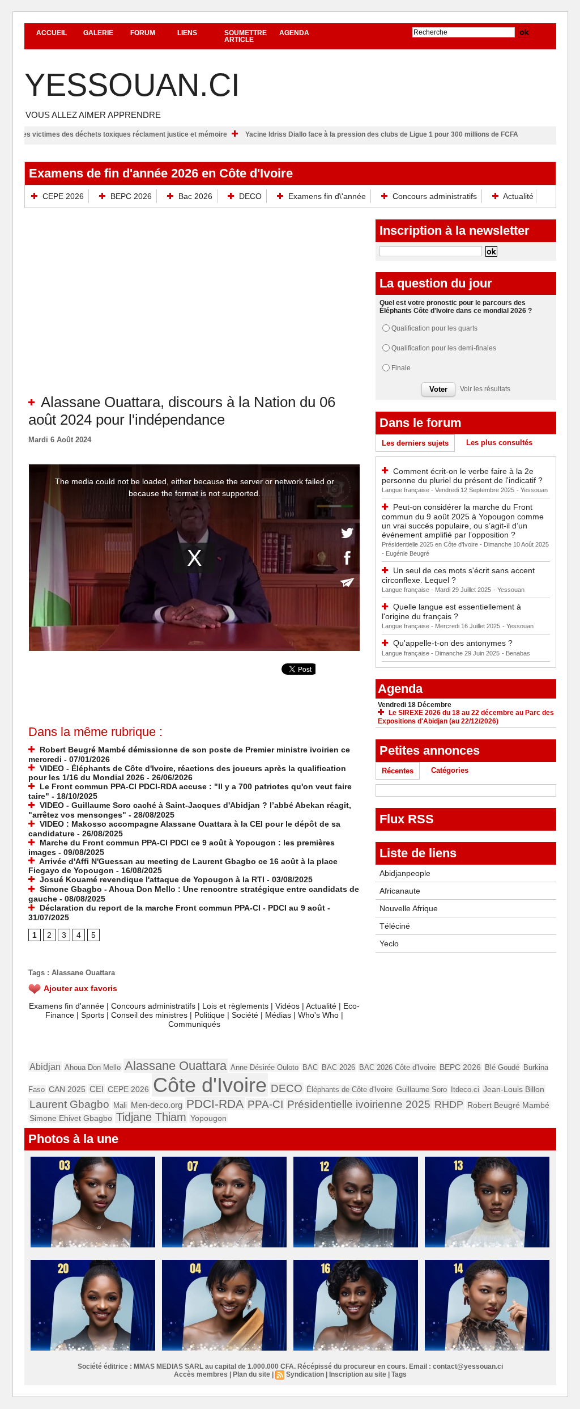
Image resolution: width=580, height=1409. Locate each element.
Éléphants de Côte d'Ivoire (349, 1089)
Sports (92, 1014)
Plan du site (251, 1374)
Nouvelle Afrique (408, 908)
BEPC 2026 (131, 196)
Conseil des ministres (149, 1014)
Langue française (406, 489)
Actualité (517, 196)
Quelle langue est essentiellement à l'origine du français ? (451, 611)
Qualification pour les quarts (434, 328)
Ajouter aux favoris (80, 988)
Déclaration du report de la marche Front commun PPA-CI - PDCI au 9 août (181, 907)
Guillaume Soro (421, 1089)
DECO (250, 196)
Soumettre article (245, 36)
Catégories (449, 770)
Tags (399, 1374)
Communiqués (194, 1024)
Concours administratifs (434, 196)
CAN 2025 (67, 1089)
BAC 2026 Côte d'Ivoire (397, 1067)
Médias (278, 1014)
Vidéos (287, 1005)
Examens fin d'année (66, 1005)
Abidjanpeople (404, 873)
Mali (120, 1105)
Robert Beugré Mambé (508, 1105)
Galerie (98, 33)
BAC (310, 1067)
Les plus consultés (499, 442)
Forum (142, 33)
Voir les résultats (485, 389)
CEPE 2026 (63, 196)
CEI (96, 1089)
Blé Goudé (502, 1067)
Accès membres (201, 1374)
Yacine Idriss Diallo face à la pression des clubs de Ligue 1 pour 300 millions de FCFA (423, 134)
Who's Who (318, 1014)
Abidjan (45, 1066)
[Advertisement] (194, 308)
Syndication (305, 1374)
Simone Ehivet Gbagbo (70, 1118)
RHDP (448, 1104)
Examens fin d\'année (327, 196)
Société (245, 1014)
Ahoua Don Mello (93, 1067)
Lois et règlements (236, 1005)
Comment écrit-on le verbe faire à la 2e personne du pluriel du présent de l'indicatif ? (462, 476)
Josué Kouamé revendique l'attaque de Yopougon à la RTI (151, 879)
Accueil (51, 33)
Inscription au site (357, 1374)
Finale (401, 368)
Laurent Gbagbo (69, 1104)
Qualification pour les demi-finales (443, 348)
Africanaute (399, 890)
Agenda (294, 33)
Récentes (397, 771)
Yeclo (389, 943)
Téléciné (394, 925)
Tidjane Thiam (151, 1117)
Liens (187, 33)
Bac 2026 (195, 196)
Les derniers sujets (415, 443)
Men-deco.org (156, 1105)
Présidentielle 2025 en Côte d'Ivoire (431, 544)
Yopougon (208, 1118)
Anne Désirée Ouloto (264, 1067)
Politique (209, 1014)
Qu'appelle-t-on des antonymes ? (453, 643)
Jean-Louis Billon (513, 1089)
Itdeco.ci (465, 1089)
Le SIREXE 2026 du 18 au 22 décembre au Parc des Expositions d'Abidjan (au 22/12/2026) (466, 717)
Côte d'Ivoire (210, 1085)
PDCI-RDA (215, 1103)
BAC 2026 (338, 1067)
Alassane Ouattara (83, 972)
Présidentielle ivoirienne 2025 (358, 1104)
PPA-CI (265, 1104)
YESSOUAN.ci (132, 85)
